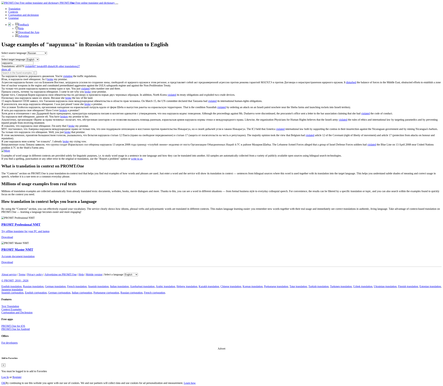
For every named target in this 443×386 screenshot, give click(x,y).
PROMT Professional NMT (20, 224)
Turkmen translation (341, 286)
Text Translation (10, 306)
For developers (9, 342)
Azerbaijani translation (142, 286)
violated (85, 88)
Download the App (28, 32)
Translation (14, 8)
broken (63, 110)
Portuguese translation (276, 286)
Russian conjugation (131, 292)
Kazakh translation (209, 286)
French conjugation (154, 292)
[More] (5, 150)
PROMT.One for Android (15, 329)
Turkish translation (318, 286)
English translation (11, 286)
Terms (22, 274)
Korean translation (253, 286)
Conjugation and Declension (17, 312)
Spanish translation (98, 286)
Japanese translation (12, 289)
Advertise (23, 36)
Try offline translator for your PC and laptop (25, 231)
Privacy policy (35, 274)
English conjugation (36, 292)
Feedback (23, 24)
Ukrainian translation (385, 286)
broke (50, 79)
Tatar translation (298, 286)
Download (7, 237)
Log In (5, 377)
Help (21, 28)
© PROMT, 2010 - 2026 (14, 280)
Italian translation (119, 286)
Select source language (13, 52)
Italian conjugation (82, 292)
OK (3, 383)
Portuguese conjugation (106, 292)
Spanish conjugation (12, 292)
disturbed (351, 82)
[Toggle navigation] (116, 3)
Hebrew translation (187, 286)
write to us (136, 158)
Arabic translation (165, 286)
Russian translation (33, 286)
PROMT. (87, 2)
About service (9, 274)
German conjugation (59, 292)
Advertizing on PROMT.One (61, 274)
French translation (77, 286)
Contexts (13, 11)
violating (68, 76)
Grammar (13, 18)
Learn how (190, 383)
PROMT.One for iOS (13, 325)
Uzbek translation (362, 286)
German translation (55, 286)
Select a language (113, 274)
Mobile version (94, 274)
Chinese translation (230, 286)
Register (16, 377)
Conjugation (23, 14)
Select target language (13, 59)
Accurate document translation (18, 256)
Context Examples (11, 309)
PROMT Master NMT (17, 249)
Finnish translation (408, 286)
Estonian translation (430, 286)
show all (6, 69)
